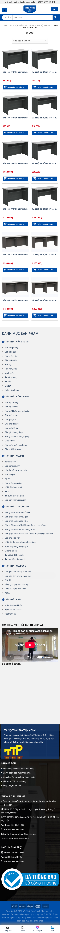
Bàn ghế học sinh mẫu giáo (16, 517)
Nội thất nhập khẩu (13, 605)
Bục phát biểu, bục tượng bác (17, 411)
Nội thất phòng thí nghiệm (16, 546)
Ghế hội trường (11, 402)
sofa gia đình (10, 462)
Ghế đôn (8, 580)
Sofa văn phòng (12, 390)
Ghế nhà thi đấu (12, 424)
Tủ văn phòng (11, 377)
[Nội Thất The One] (30, 9)
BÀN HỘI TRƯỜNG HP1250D (15, 72)
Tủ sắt (8, 381)
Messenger (37, 931)
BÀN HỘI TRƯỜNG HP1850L (44, 255)
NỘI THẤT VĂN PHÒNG (17, 341)
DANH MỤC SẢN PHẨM (20, 334)
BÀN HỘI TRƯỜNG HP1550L (44, 163)
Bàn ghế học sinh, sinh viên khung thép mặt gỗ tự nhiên (29, 534)
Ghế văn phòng (11, 347)
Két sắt (8, 593)
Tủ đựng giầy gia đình (14, 496)
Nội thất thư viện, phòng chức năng (20, 542)
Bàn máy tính (11, 360)
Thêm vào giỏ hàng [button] (15, 87)
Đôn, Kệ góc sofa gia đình (16, 470)
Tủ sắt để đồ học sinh (14, 555)
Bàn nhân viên (11, 356)
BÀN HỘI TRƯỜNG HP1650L (44, 209)
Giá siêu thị (10, 441)
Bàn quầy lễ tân (11, 428)
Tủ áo (7, 491)
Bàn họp (8, 364)
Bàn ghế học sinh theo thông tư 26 (20, 529)
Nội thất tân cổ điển (13, 609)
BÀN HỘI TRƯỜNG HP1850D (15, 255)
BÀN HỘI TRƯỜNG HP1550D (15, 163)
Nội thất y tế (10, 614)
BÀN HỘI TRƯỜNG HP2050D (15, 300)
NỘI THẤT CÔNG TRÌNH (24, 26)
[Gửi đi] (55, 17)
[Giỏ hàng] (54, 9)
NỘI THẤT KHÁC (14, 599)
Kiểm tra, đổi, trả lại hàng (14, 781)
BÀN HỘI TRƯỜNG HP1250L (44, 72)
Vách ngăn (9, 373)
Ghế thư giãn (10, 474)
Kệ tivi (7, 479)
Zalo (52, 931)
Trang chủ (7, 26)
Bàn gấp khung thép (14, 432)
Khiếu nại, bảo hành (12, 785)
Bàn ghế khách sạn (13, 449)
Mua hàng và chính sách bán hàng (18, 768)
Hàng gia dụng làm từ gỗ (15, 589)
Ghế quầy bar (10, 419)
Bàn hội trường (44, 26)
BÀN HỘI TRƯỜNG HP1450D (15, 118)
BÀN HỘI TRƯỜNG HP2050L (44, 300)
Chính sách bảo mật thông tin (17, 773)
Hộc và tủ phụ (11, 369)
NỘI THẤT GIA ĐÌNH (15, 456)
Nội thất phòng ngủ (13, 487)
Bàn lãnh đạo (10, 352)
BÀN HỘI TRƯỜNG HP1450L (44, 118)
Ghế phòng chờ (11, 415)
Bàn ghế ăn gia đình (13, 483)
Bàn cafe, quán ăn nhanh (16, 445)
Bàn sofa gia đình (12, 466)
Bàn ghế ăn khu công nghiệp (17, 436)
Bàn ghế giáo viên (12, 538)
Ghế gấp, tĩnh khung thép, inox (18, 572)
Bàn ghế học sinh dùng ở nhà (17, 512)
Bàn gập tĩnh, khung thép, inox (18, 576)
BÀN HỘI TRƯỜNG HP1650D (15, 209)
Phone (22, 931)
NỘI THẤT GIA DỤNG (16, 566)
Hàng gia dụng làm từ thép (16, 584)
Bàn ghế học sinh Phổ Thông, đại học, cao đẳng (25, 525)
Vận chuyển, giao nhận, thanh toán (19, 777)
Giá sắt (8, 386)
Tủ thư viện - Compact (15, 559)
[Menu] (4, 10)
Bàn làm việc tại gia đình (15, 500)
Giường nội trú (11, 551)
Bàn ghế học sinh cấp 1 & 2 (16, 521)
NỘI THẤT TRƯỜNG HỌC (18, 506)
